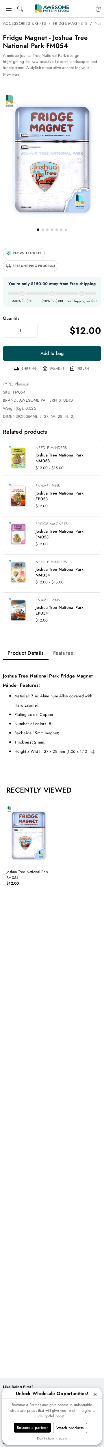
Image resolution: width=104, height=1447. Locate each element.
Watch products (70, 1428)
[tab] (26, 653)
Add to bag (52, 353)
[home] (52, 8)
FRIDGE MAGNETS (70, 23)
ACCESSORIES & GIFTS (24, 23)
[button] (24, 253)
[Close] (95, 1394)
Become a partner (32, 1427)
